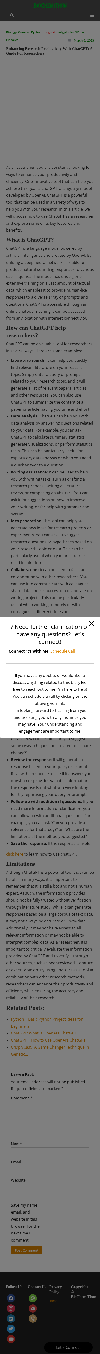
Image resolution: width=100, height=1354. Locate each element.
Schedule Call (62, 651)
